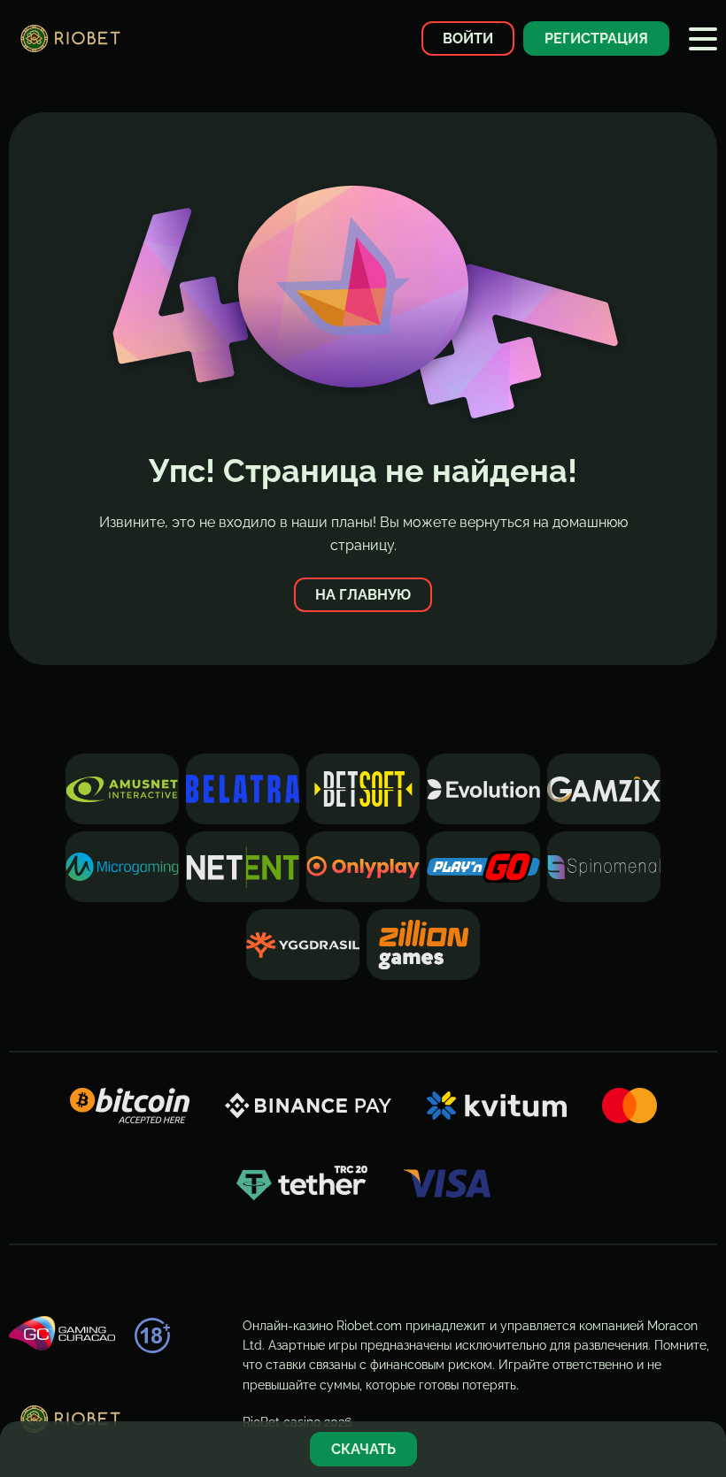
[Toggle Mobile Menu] (703, 39)
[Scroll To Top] (703, 1392)
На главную (363, 594)
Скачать (363, 1449)
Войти (468, 38)
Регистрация (596, 38)
